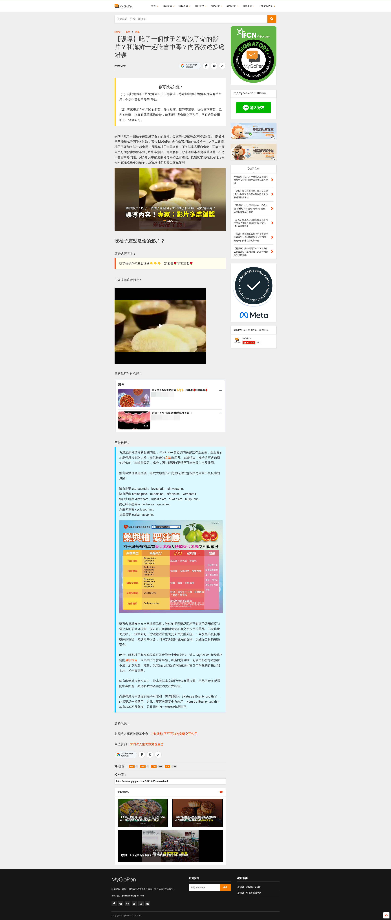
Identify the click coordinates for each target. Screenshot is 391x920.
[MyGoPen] (124, 6)
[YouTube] (120, 903)
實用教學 (199, 6)
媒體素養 (247, 6)
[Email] (147, 903)
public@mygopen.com (133, 895)
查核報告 (131, 660)
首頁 (153, 6)
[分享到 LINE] (214, 65)
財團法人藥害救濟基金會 (146, 744)
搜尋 (225, 887)
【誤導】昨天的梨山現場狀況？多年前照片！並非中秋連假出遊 (154, 855)
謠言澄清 (167, 6)
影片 (128, 32)
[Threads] (141, 903)
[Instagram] (127, 903)
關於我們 (215, 6)
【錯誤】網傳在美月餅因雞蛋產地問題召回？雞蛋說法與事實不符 (197, 818)
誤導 (137, 32)
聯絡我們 (231, 6)
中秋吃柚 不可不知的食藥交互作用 (174, 734)
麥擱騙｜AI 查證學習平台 (249, 893)
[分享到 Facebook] (206, 65)
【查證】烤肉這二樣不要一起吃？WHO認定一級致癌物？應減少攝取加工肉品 (142, 818)
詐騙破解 (183, 6)
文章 (168, 457)
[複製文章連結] (222, 65)
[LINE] (134, 903)
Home (117, 32)
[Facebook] (114, 903)
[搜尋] (271, 19)
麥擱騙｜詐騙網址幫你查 (249, 887)
